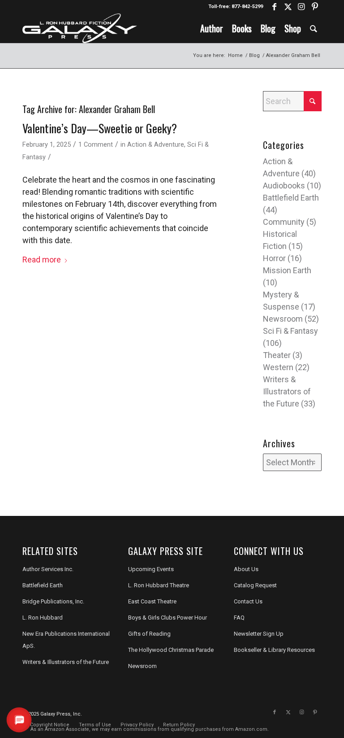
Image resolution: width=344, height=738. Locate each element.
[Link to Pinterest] (315, 6)
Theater (277, 355)
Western (278, 367)
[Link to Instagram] (301, 6)
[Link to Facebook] (274, 6)
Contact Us (248, 601)
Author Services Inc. (47, 569)
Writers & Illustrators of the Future (287, 391)
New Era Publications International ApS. (66, 639)
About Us (246, 569)
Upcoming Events (151, 569)
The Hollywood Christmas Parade (171, 649)
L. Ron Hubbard (42, 617)
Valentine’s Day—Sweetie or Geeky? (99, 128)
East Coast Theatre (152, 601)
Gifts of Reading (149, 633)
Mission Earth (287, 270)
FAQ (239, 617)
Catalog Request (255, 585)
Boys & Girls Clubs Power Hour (167, 617)
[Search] (313, 28)
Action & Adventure (155, 144)
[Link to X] (287, 6)
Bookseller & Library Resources (274, 649)
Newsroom (283, 318)
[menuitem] (212, 28)
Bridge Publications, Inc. (53, 601)
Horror (274, 258)
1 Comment (95, 144)
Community (284, 222)
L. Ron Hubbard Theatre (158, 585)
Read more (41, 259)
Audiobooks (284, 185)
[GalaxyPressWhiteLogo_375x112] (79, 28)
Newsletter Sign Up (259, 633)
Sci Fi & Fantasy (290, 331)
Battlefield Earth (291, 197)
